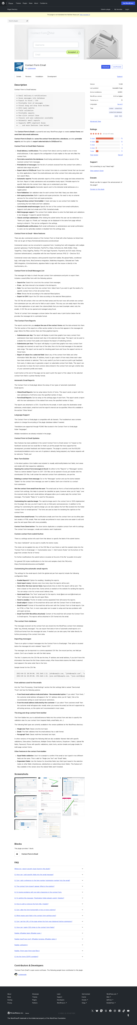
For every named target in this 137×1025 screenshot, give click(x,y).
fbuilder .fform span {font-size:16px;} (27, 951)
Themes (34, 997)
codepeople (32, 68)
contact (111, 108)
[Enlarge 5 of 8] (58, 792)
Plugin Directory (12, 9)
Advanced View (95, 121)
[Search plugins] (27, 21)
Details (18, 76)
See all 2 (120, 104)
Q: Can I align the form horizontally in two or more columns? (35, 910)
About (9, 994)
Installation (39, 76)
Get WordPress (128, 3)
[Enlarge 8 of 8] (82, 800)
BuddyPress (111, 1003)
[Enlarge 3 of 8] (34, 822)
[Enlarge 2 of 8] (34, 798)
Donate (85, 1000)
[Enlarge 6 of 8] (58, 815)
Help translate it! (85, 14)
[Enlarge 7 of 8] (82, 780)
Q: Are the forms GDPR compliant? (26, 957)
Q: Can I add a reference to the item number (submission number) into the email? (42, 880)
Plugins (34, 1000)
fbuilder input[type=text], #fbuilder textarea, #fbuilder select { (35, 939)
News (9, 997)
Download (106, 67)
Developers (60, 1000)
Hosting (9, 1000)
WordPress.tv (62, 1003)
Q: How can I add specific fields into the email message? (33, 875)
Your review (94, 155)
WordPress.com (112, 994)
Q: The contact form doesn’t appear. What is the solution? (34, 886)
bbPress (110, 1000)
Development (52, 76)
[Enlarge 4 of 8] (58, 780)
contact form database (115, 112)
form (120, 116)
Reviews (28, 76)
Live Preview (117, 67)
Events (84, 997)
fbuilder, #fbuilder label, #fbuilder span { (27, 933)
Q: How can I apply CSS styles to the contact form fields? (34, 927)
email (116, 116)
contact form (118, 108)
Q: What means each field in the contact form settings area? (35, 916)
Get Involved (86, 994)
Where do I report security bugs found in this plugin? (32, 869)
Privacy (9, 1003)
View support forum (97, 171)
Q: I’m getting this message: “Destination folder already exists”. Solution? (39, 898)
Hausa (27, 1013)
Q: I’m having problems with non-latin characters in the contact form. (38, 892)
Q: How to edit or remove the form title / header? (31, 904)
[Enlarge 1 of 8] (34, 780)
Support (120, 76)
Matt (109, 997)
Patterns (34, 1003)
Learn (58, 994)
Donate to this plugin (97, 189)
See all (120, 155)
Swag (84, 1003)
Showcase (35, 994)
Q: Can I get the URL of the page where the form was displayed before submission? (43, 921)
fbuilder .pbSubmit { (21, 945)
